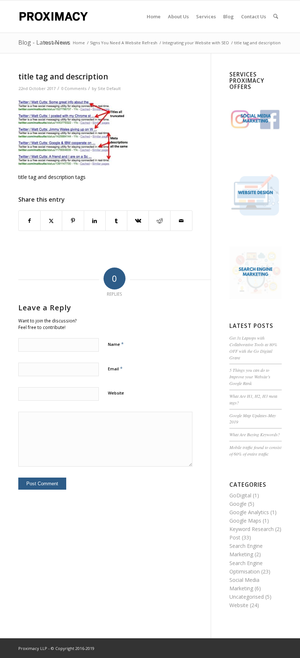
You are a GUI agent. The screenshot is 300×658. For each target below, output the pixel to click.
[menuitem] (153, 16)
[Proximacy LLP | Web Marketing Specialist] (53, 16)
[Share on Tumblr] (116, 221)
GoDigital (240, 495)
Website (116, 393)
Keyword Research (251, 529)
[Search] (276, 16)
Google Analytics (249, 512)
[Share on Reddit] (159, 221)
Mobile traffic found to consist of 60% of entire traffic (255, 450)
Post (234, 537)
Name (116, 344)
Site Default (109, 88)
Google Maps (245, 520)
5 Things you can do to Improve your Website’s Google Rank (249, 376)
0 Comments (73, 88)
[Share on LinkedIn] (94, 221)
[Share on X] (51, 221)
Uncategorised (246, 596)
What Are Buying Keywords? (254, 434)
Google (238, 503)
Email (115, 368)
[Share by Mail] (181, 221)
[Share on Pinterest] (72, 221)
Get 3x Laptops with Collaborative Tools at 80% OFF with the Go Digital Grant (253, 347)
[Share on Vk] (138, 221)
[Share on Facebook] (29, 221)
